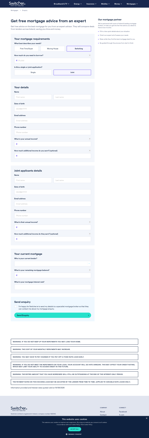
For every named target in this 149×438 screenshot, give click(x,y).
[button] (74, 434)
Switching (79, 48)
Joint (72, 72)
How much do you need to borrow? (28, 55)
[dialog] (74, 427)
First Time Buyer (26, 48)
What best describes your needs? (27, 43)
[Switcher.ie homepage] (17, 3)
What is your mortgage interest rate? (29, 282)
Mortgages (14, 10)
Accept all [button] (74, 429)
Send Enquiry (23, 315)
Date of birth (19, 104)
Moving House (52, 48)
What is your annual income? (26, 139)
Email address (20, 115)
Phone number (20, 127)
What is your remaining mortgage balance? (31, 270)
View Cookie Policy (86, 424)
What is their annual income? (26, 222)
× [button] (146, 418)
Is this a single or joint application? (28, 67)
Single (33, 72)
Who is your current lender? (25, 258)
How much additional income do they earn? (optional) (36, 234)
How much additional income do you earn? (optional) (35, 151)
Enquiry (24, 10)
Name (16, 92)
